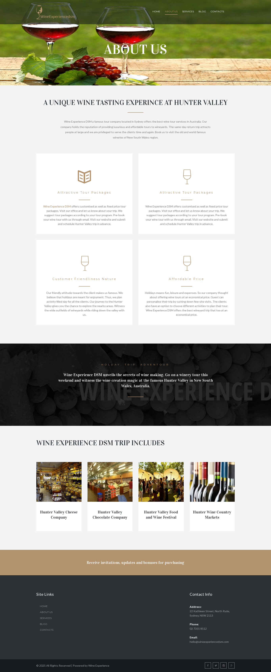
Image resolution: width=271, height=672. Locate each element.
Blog (202, 11)
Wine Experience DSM (57, 206)
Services (188, 11)
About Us (171, 11)
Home (156, 11)
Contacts (217, 11)
